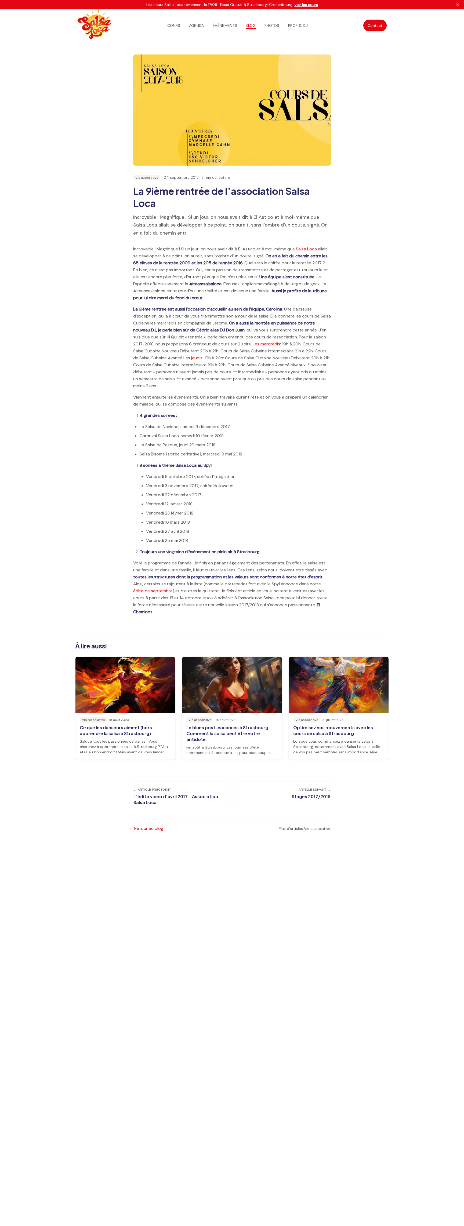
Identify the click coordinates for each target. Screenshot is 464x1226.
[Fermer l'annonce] (457, 5)
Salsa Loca (306, 249)
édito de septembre (153, 591)
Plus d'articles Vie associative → (307, 828)
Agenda (196, 25)
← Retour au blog (146, 828)
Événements (225, 25)
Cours (173, 25)
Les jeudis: (193, 358)
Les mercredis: (267, 344)
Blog (251, 25)
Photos (272, 25)
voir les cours (306, 4)
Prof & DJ (298, 25)
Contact (375, 25)
